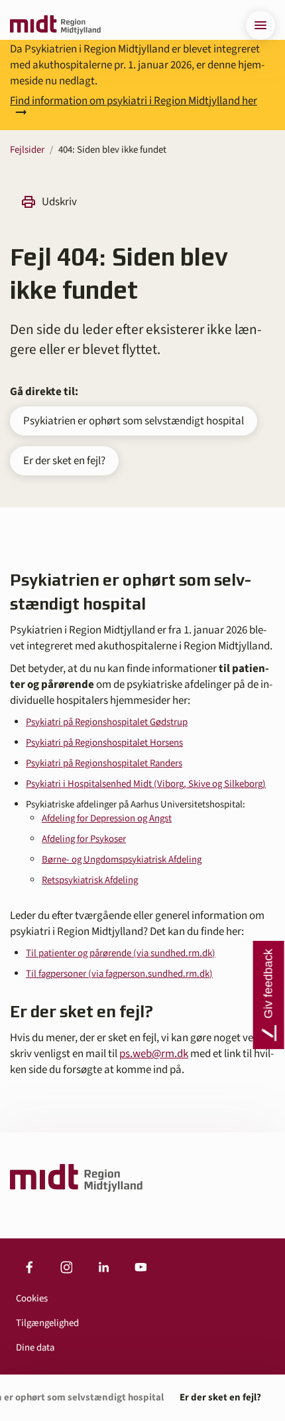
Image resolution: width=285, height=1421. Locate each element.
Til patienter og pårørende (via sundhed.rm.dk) (120, 953)
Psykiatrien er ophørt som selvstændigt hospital (133, 421)
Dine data (35, 1348)
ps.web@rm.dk (153, 1054)
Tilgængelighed (47, 1323)
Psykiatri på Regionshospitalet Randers (104, 763)
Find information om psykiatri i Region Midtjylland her (133, 102)
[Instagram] (66, 1267)
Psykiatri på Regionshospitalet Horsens (104, 743)
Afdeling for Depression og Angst (107, 818)
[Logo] (55, 25)
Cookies (32, 1298)
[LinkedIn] (103, 1267)
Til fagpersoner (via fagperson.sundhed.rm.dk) (119, 974)
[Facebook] (29, 1267)
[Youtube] (140, 1267)
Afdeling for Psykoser (84, 839)
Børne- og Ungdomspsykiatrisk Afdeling (121, 860)
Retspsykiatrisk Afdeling (90, 880)
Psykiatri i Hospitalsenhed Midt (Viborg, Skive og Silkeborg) (146, 784)
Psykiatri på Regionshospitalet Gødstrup (107, 722)
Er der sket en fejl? (64, 461)
